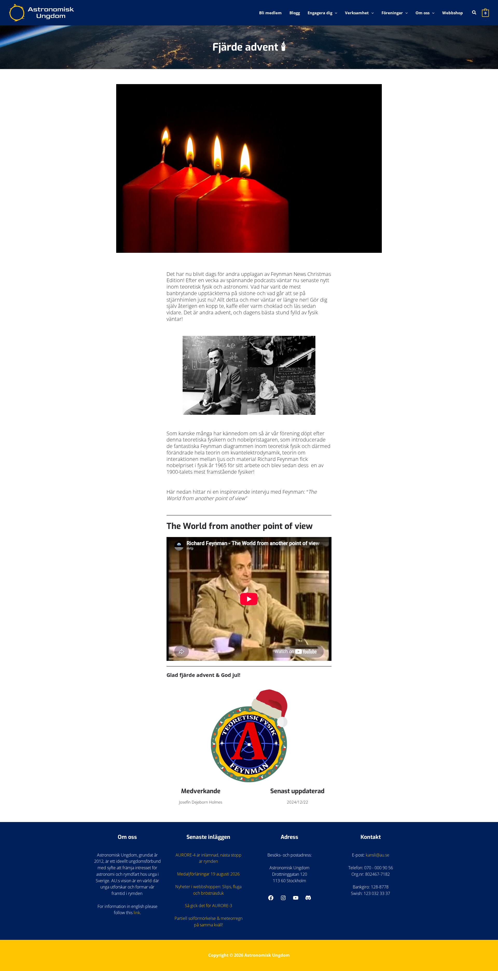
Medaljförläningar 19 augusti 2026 (208, 874)
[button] (334, 13)
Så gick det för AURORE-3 (208, 905)
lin (136, 912)
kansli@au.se (377, 855)
